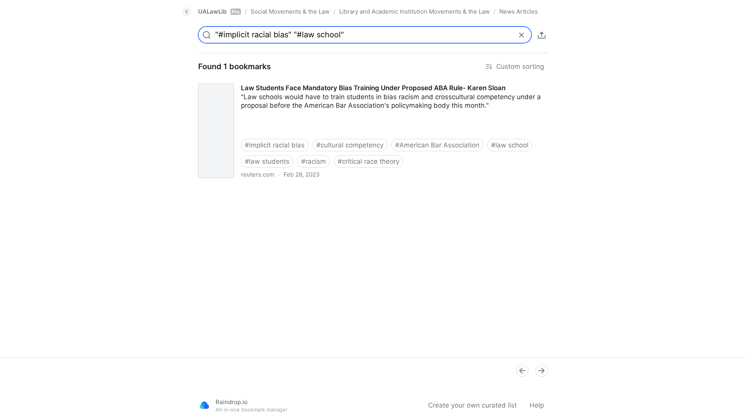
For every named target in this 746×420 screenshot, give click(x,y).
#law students (267, 161)
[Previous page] (522, 370)
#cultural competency (349, 145)
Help (537, 405)
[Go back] (186, 11)
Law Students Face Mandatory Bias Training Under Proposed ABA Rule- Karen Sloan (324, 81)
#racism (313, 161)
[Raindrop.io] (204, 405)
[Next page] (541, 370)
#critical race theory (368, 161)
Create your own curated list (472, 405)
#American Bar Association (437, 145)
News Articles (518, 11)
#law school (509, 145)
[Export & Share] (541, 35)
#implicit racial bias (275, 145)
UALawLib (219, 11)
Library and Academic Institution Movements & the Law (414, 11)
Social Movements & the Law (290, 11)
